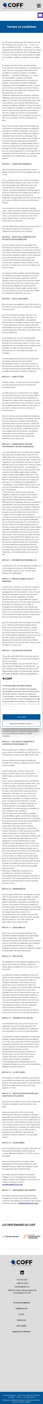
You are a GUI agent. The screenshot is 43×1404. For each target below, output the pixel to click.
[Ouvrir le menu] (39, 6)
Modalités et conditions (21, 1331)
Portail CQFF (21, 1320)
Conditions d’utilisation (9, 1395)
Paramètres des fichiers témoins (20, 723)
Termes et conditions (24, 1402)
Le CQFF (21, 1314)
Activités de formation (21, 1303)
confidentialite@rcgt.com (12, 1185)
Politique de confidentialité (10, 1400)
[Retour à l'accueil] (12, 5)
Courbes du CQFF (21, 1308)
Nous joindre (21, 1326)
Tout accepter (21, 717)
